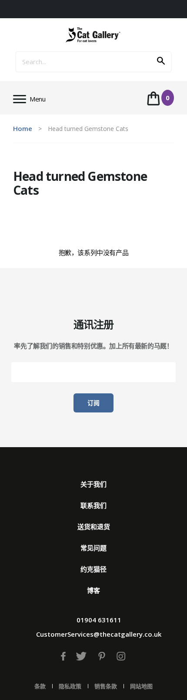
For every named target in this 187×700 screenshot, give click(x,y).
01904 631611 (99, 619)
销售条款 (105, 686)
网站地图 (141, 686)
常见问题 (93, 547)
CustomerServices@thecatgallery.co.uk (98, 634)
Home (22, 128)
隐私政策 (70, 686)
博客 (93, 590)
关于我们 (93, 484)
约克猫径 (93, 569)
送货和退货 (93, 526)
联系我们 (93, 505)
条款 (40, 686)
